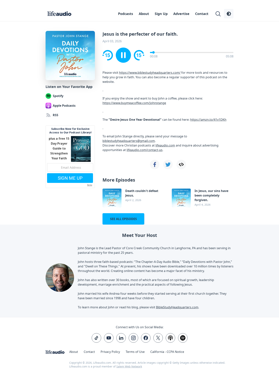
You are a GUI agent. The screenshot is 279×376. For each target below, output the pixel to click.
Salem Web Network (129, 366)
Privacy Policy (110, 351)
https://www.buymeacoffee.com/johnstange (134, 103)
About (144, 13)
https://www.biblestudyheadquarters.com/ (149, 72)
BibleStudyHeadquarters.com (177, 307)
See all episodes (123, 219)
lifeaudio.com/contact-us (144, 150)
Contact (201, 13)
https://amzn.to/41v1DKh (208, 120)
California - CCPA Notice (167, 351)
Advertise (181, 13)
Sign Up (161, 13)
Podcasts (125, 13)
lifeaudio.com (165, 145)
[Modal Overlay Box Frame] (70, 156)
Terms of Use (135, 351)
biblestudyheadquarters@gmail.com (128, 141)
